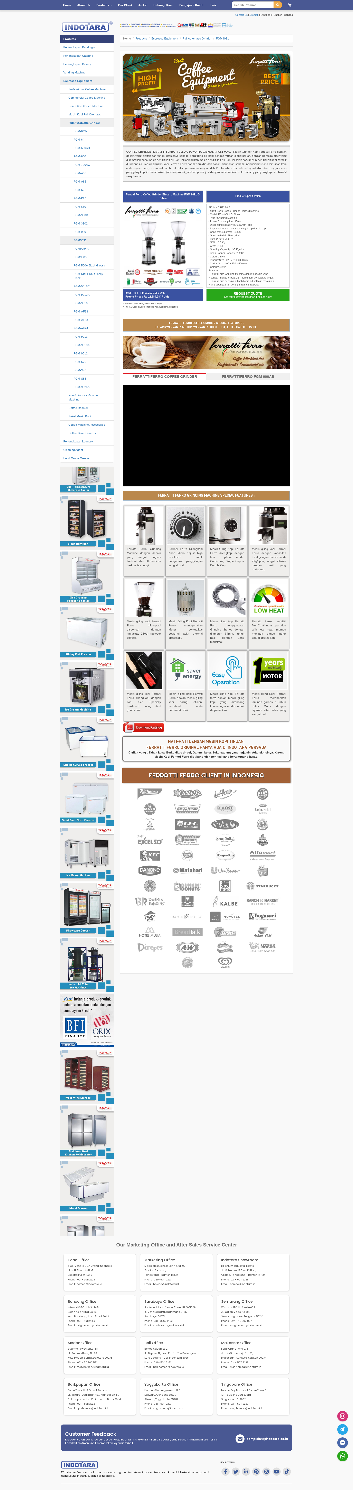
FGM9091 (222, 38)
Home (67, 5)
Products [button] (103, 5)
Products (141, 38)
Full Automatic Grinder (197, 38)
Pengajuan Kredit (191, 5)
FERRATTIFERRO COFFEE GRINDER (164, 376)
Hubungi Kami (163, 5)
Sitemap (254, 15)
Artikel (142, 5)
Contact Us (241, 15)
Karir (213, 5)
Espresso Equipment (164, 38)
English (278, 15)
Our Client (125, 5)
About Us (83, 5)
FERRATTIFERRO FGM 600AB (248, 376)
